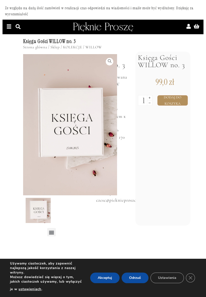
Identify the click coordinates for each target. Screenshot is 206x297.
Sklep (55, 47)
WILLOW (93, 47)
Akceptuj (105, 277)
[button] (51, 232)
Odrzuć (135, 277)
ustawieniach (30, 289)
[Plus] (149, 97)
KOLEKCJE (72, 47)
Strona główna (35, 47)
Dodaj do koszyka (173, 100)
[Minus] (149, 103)
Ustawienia (167, 277)
